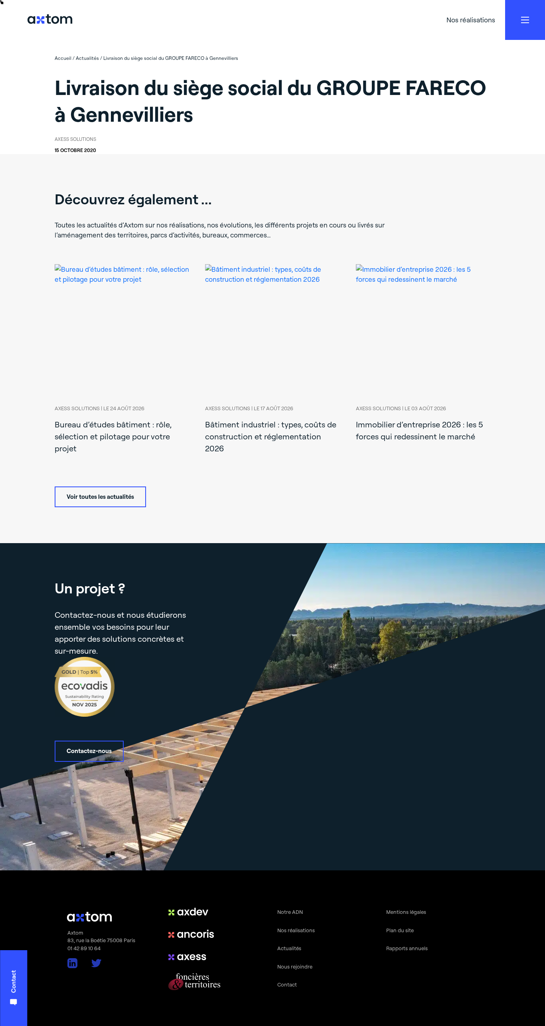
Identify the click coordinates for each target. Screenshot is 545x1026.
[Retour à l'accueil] (50, 20)
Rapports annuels (407, 948)
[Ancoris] (194, 934)
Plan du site (400, 930)
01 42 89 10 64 (84, 948)
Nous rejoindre (294, 966)
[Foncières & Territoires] (194, 981)
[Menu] (525, 20)
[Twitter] (96, 963)
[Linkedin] (72, 963)
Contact (287, 984)
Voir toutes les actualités (100, 496)
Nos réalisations (470, 20)
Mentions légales (406, 912)
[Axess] (194, 956)
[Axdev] (194, 911)
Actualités (289, 948)
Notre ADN (290, 912)
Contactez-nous (89, 751)
